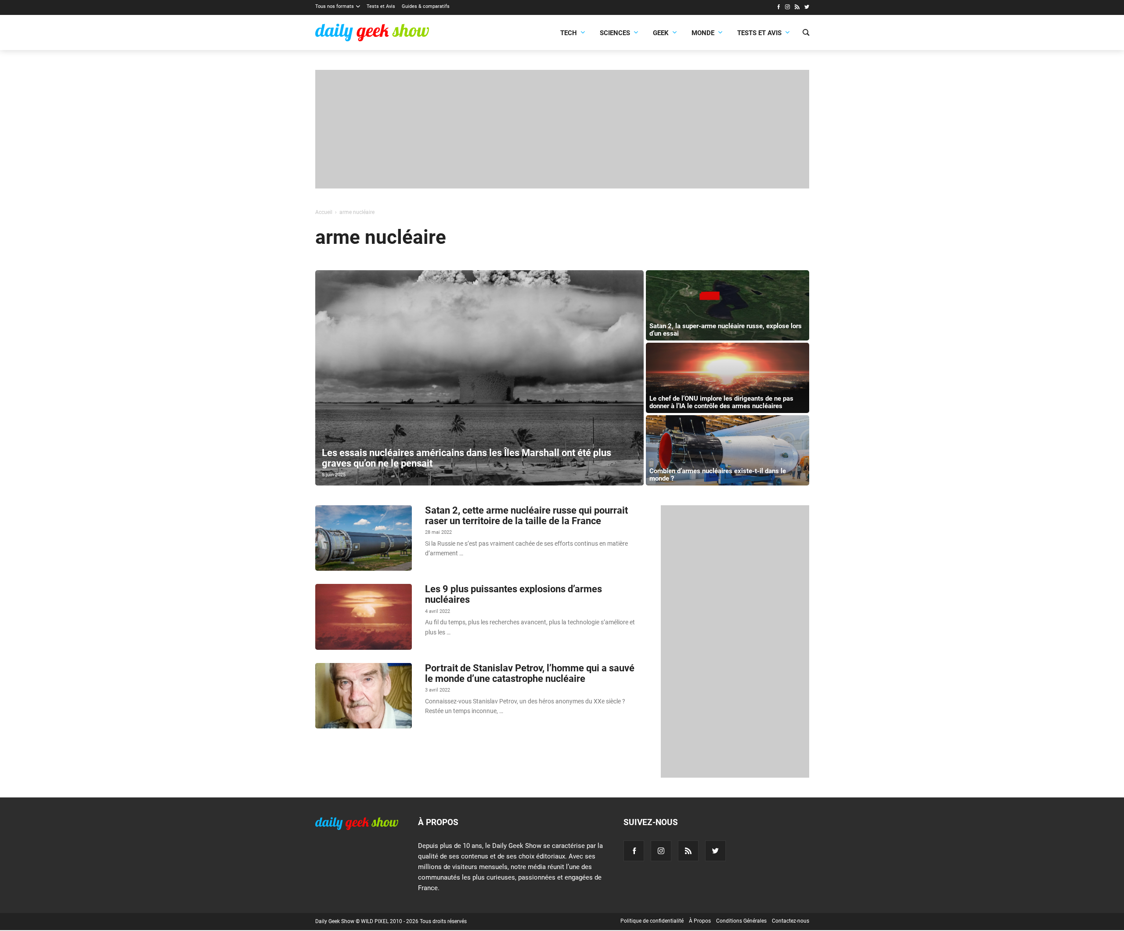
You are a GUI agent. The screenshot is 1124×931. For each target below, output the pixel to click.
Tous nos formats (334, 6)
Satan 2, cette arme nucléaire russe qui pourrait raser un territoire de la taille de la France (526, 515)
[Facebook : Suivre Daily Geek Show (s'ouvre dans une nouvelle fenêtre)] (778, 8)
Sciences (615, 33)
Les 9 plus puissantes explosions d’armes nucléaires (513, 594)
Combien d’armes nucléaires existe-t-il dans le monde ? (717, 474)
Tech (568, 33)
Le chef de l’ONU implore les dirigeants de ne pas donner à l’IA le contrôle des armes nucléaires (721, 402)
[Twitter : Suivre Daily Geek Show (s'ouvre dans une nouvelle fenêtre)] (806, 8)
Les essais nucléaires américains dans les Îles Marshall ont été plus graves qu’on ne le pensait (466, 458)
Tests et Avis (381, 6)
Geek (661, 33)
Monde (703, 33)
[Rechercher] (806, 33)
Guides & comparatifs (426, 6)
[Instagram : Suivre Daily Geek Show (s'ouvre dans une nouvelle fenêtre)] (787, 8)
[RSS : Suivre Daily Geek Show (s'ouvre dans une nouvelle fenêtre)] (797, 8)
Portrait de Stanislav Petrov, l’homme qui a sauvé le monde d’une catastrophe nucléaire (529, 673)
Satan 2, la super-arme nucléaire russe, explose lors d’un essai (725, 329)
